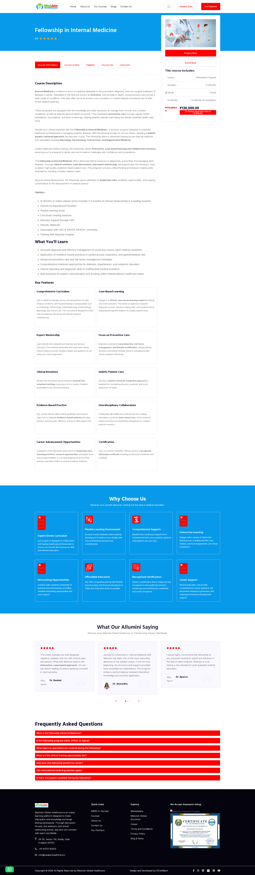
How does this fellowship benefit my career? (59, 763)
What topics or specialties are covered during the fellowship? (68, 748)
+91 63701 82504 (47, 849)
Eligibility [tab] (90, 65)
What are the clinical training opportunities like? (61, 755)
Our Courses (100, 6)
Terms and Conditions (142, 829)
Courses (95, 816)
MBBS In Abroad (99, 811)
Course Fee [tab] (107, 65)
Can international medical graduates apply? (59, 770)
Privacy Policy (138, 833)
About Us (85, 6)
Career (134, 824)
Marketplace (137, 811)
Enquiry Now (190, 53)
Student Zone (186, 6)
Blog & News (137, 838)
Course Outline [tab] (71, 65)
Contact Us (126, 6)
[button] (139, 701)
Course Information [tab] (48, 65)
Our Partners (97, 830)
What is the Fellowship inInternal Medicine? (58, 733)
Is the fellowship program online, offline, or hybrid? (63, 740)
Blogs (113, 6)
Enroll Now (190, 62)
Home (73, 6)
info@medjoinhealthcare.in (52, 855)
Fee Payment (211, 6)
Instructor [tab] (125, 65)
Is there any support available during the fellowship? (63, 777)
